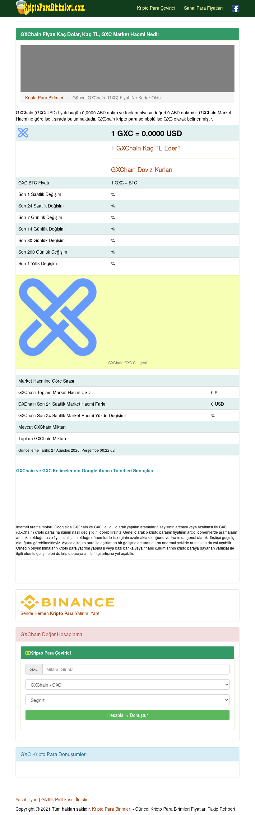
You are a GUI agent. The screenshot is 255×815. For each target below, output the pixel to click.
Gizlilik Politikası (56, 799)
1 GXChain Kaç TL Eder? (146, 147)
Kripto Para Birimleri (111, 809)
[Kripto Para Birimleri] (51, 7)
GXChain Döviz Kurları (141, 169)
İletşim (82, 799)
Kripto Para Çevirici (156, 8)
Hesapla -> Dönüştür (127, 715)
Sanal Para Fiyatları (203, 8)
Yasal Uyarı (27, 799)
